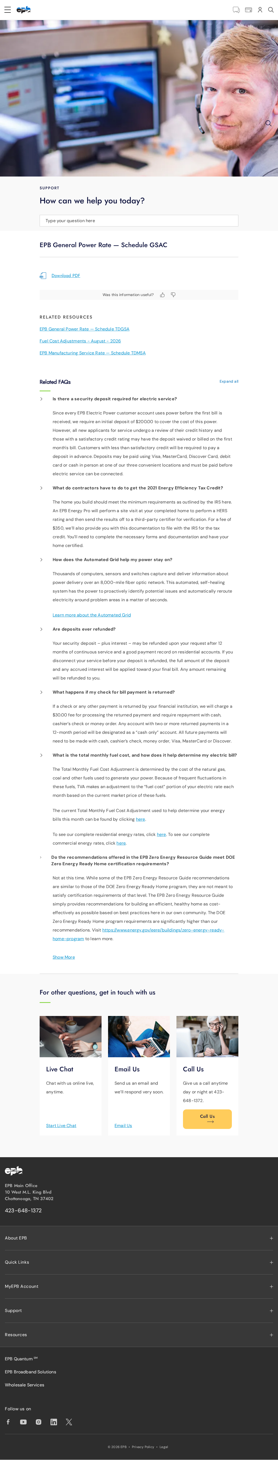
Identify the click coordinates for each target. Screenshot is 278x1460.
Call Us (207, 1116)
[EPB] (23, 9)
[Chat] (236, 10)
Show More (64, 957)
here (140, 819)
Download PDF (66, 275)
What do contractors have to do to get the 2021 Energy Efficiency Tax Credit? (138, 488)
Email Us (123, 1125)
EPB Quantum (21, 1359)
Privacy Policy (143, 1447)
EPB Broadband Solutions (30, 1372)
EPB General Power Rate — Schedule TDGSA (84, 329)
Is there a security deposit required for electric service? (115, 399)
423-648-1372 (23, 1210)
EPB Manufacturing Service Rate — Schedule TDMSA (93, 353)
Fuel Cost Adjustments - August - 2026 (80, 341)
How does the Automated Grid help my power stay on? (112, 559)
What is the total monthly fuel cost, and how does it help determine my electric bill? (145, 755)
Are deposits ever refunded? (84, 629)
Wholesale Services (24, 1385)
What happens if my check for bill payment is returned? (114, 692)
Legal (164, 1447)
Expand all (229, 381)
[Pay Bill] (248, 10)
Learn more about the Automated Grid (92, 615)
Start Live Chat (61, 1125)
